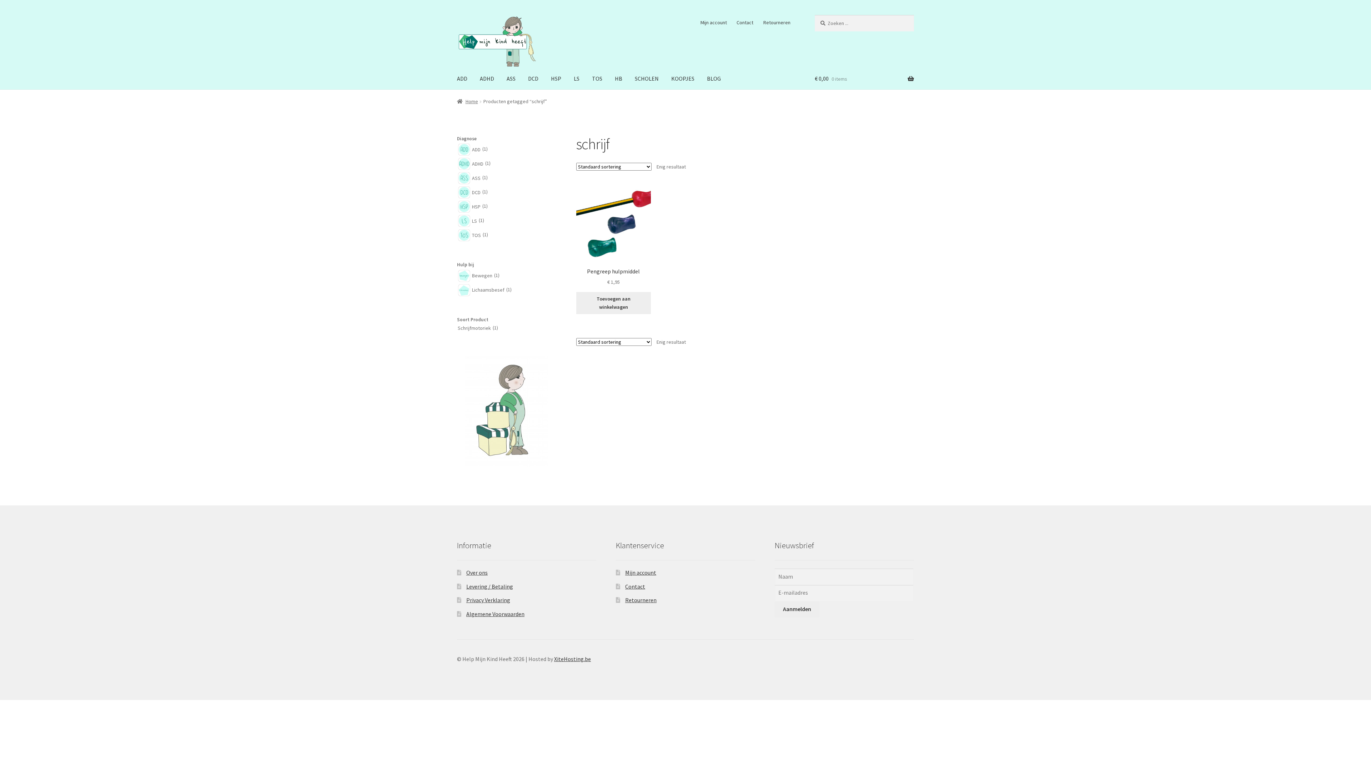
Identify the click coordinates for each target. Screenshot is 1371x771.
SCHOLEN (647, 78)
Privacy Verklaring (488, 600)
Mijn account (713, 22)
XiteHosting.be (572, 658)
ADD (462, 78)
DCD (533, 78)
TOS (597, 78)
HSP (556, 78)
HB (618, 78)
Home (472, 101)
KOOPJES (682, 78)
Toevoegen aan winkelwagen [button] (614, 303)
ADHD (487, 78)
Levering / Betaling (489, 586)
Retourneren (776, 22)
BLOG (714, 78)
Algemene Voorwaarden (495, 614)
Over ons (477, 572)
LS (576, 78)
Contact (745, 22)
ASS (511, 78)
